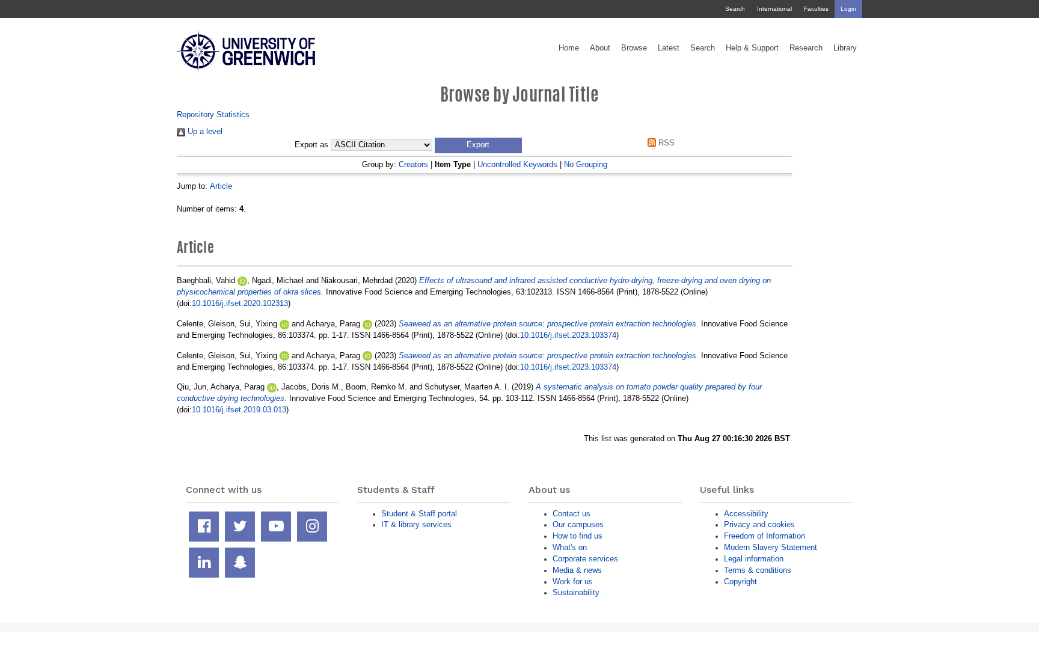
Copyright (740, 581)
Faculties (816, 8)
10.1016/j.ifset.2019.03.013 (239, 409)
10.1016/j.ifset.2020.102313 (240, 303)
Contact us (571, 513)
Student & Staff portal (419, 513)
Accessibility (746, 513)
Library (845, 48)
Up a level (203, 131)
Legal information (753, 558)
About (600, 48)
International (774, 8)
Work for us (573, 581)
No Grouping (585, 164)
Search (735, 8)
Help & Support (752, 48)
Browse (634, 48)
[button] (478, 145)
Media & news (577, 570)
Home (569, 48)
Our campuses (578, 524)
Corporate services (585, 558)
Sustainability (576, 592)
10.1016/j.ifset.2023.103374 (568, 335)
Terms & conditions (757, 570)
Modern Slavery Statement (770, 547)
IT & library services (416, 524)
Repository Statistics (213, 114)
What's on (570, 547)
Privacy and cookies (759, 524)
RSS (665, 142)
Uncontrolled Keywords (517, 164)
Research (806, 48)
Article (221, 186)
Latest (668, 48)
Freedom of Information (764, 535)
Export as (311, 145)
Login (848, 8)
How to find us (577, 535)
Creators (413, 164)
